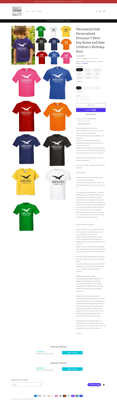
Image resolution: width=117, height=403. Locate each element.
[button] (96, 11)
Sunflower (89, 73)
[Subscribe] (40, 385)
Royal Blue (97, 69)
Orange (80, 77)
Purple (88, 69)
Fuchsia (88, 77)
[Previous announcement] (12, 21)
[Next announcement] (105, 21)
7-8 (91, 88)
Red (97, 73)
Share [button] (79, 333)
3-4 (79, 88)
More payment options (91, 114)
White (79, 69)
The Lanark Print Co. (19, 399)
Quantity (78, 95)
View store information (84, 123)
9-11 (97, 88)
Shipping (85, 58)
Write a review (72, 353)
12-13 (79, 92)
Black (79, 81)
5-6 (85, 88)
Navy (96, 77)
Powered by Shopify (28, 399)
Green (79, 73)
